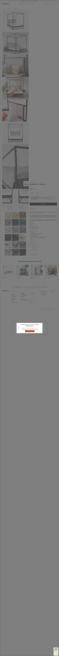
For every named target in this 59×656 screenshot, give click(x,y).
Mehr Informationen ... (29, 326)
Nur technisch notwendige (32, 329)
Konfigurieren (24, 329)
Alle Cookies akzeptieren (30, 331)
